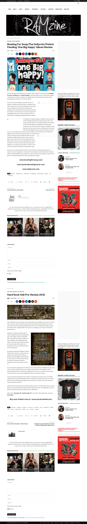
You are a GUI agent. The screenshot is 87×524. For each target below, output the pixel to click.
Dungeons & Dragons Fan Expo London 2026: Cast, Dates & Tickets (67, 179)
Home (8, 38)
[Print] (32, 54)
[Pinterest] (23, 54)
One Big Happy (33, 173)
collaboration (26, 173)
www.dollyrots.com (30, 169)
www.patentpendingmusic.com (31, 164)
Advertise (66, 522)
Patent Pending (40, 173)
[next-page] (10, 239)
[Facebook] (74, 1)
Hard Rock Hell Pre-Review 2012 (15, 190)
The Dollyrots (10, 175)
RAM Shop (78, 522)
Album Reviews (17, 38)
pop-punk (46, 173)
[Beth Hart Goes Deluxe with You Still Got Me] (31, 227)
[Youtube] (79, 1)
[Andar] (8, 50)
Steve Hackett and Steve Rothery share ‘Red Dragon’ (47, 234)
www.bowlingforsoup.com (30, 160)
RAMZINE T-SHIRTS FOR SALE (66, 125)
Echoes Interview (50, 190)
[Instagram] (76, 1)
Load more (68, 172)
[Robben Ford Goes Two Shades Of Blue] (15, 227)
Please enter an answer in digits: (14, 270)
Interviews (57, 522)
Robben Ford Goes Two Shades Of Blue (15, 234)
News (48, 522)
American (13, 173)
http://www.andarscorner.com (23, 197)
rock (50, 173)
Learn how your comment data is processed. (35, 282)
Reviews (12, 38)
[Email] (29, 54)
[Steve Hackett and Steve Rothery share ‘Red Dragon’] (47, 227)
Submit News (72, 522)
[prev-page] (8, 239)
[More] (49, 182)
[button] (78, 3)
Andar (12, 50)
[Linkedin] (26, 54)
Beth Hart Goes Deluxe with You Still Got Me (31, 234)
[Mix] (35, 54)
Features (61, 522)
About (45, 522)
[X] (77, 1)
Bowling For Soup (19, 173)
